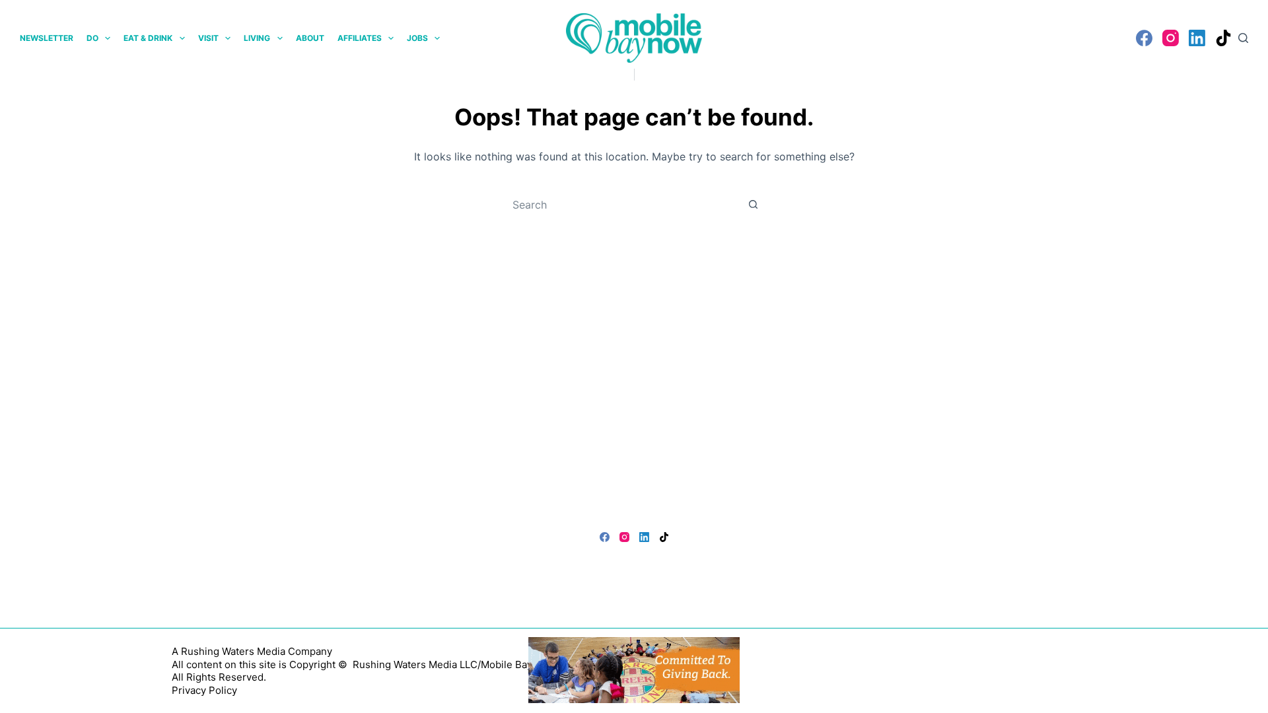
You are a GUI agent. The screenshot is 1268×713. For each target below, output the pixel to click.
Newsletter (46, 38)
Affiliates (359, 38)
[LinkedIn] (1197, 38)
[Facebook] (1144, 38)
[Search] (1243, 38)
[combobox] (621, 204)
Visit (208, 38)
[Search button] (752, 204)
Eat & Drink (147, 38)
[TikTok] (1223, 38)
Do (92, 38)
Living (257, 38)
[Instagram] (1170, 38)
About (310, 38)
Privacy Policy (204, 690)
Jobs (417, 38)
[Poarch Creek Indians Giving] (634, 668)
